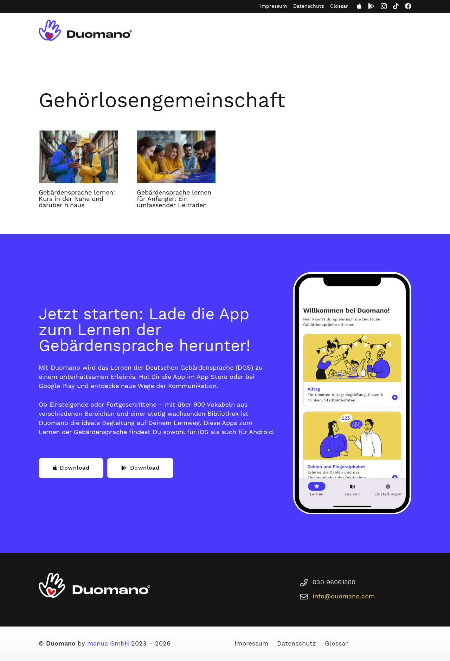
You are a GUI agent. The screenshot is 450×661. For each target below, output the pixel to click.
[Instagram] (384, 6)
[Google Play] (371, 6)
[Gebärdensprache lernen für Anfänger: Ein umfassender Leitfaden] (176, 157)
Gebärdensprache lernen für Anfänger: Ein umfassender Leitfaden (174, 199)
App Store (212, 377)
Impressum (273, 6)
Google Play (57, 386)
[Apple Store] (359, 6)
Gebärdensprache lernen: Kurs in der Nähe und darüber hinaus (77, 199)
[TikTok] (396, 6)
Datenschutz (308, 6)
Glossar (339, 6)
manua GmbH (108, 644)
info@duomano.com (344, 596)
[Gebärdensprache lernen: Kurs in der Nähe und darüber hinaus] (78, 157)
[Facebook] (408, 6)
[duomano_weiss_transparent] (94, 585)
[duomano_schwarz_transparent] (85, 30)
